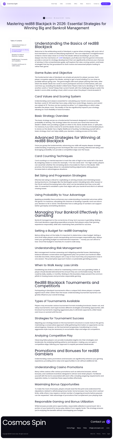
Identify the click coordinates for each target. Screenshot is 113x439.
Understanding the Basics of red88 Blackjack (19, 45)
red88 (60, 58)
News (79, 428)
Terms (104, 434)
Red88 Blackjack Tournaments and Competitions (19, 60)
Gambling (67, 18)
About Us (92, 434)
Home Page (71, 428)
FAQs (85, 428)
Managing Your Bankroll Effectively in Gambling (18, 55)
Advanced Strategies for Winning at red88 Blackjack (20, 50)
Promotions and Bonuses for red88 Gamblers (19, 65)
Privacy (99, 434)
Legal (108, 434)
